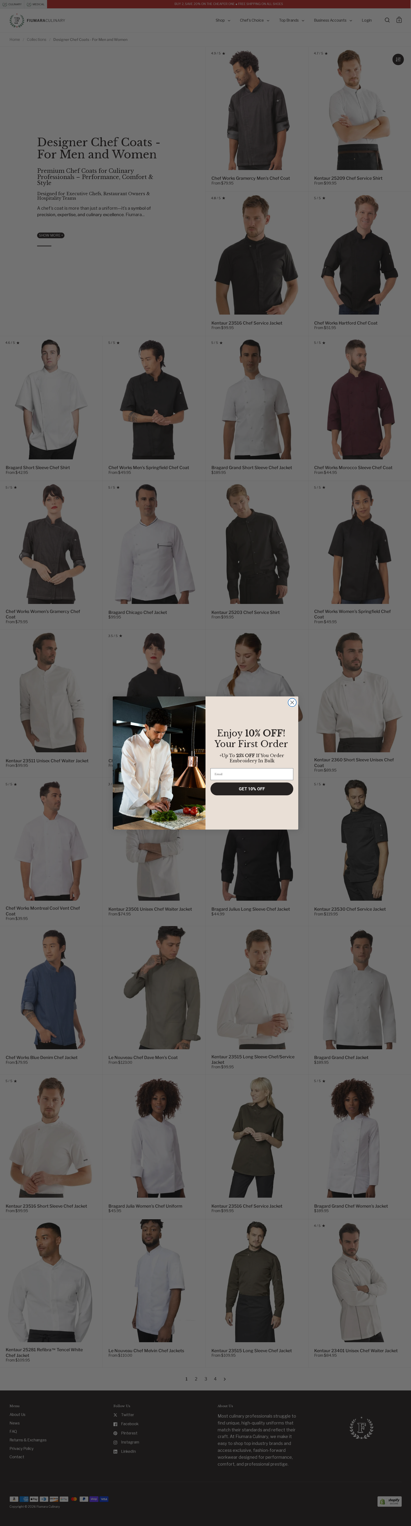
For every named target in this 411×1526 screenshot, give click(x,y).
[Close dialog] (292, 702)
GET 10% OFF (252, 788)
